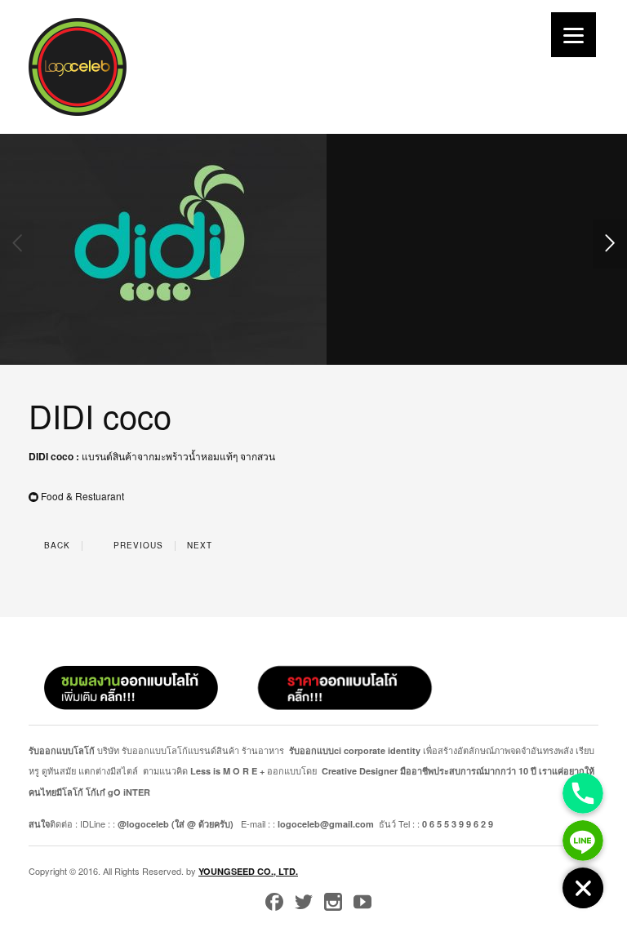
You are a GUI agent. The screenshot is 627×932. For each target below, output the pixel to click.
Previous (136, 545)
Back (55, 545)
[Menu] (573, 34)
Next (201, 545)
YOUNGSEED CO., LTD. (248, 871)
